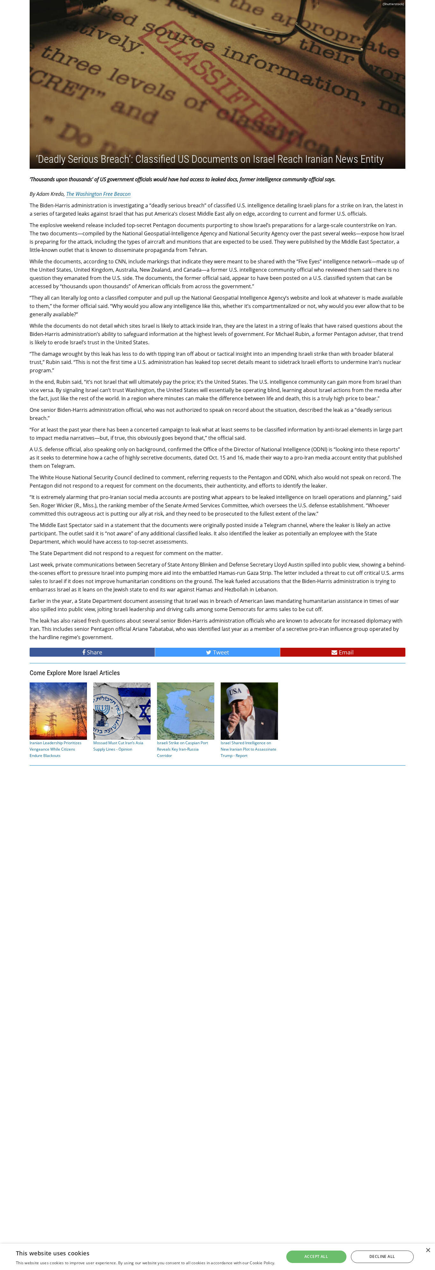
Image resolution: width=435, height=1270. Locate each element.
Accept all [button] (316, 1256)
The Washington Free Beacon (98, 193)
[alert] (217, 1257)
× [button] (427, 1250)
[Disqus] (217, 1017)
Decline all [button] (382, 1256)
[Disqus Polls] (217, 851)
